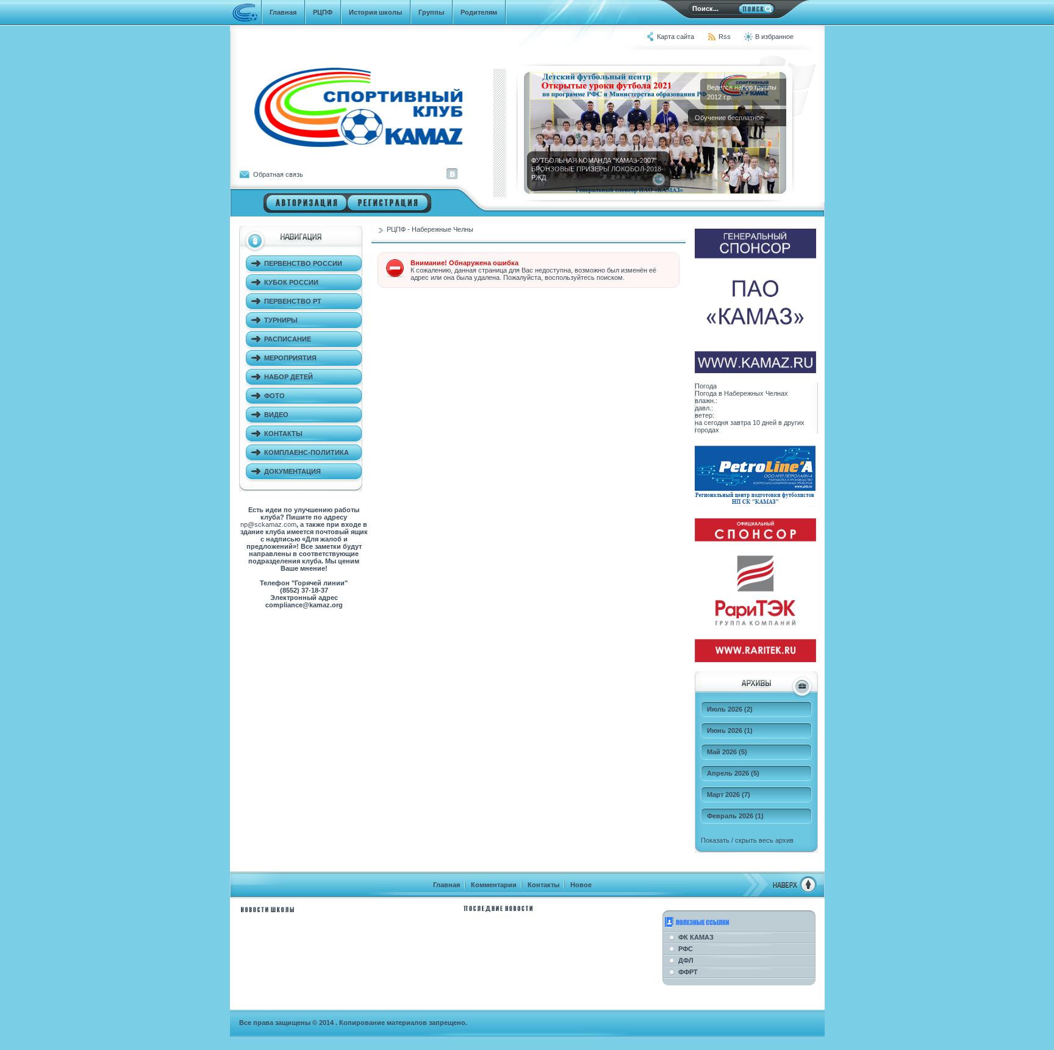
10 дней (764, 422)
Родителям (479, 12)
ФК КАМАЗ (696, 937)
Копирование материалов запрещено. (403, 1022)
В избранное (774, 36)
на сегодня (711, 422)
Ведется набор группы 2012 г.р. (741, 92)
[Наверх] (779, 891)
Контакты (543, 884)
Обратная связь (278, 174)
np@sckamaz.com (268, 524)
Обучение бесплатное (729, 117)
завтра (740, 422)
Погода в (741, 393)
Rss (725, 36)
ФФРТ (688, 972)
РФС (685, 948)
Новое (581, 884)
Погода (706, 386)
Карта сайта (675, 36)
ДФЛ (686, 960)
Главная (283, 12)
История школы (375, 12)
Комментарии (494, 884)
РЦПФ (322, 12)
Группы (431, 12)
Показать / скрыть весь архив (747, 840)
